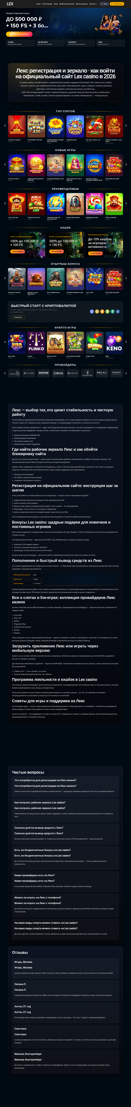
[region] (65, 130)
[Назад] (5, 126)
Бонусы (93, 4)
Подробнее (18, 317)
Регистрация (47, 4)
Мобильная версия (67, 4)
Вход (56, 4)
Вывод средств (82, 4)
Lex (10, 4)
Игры (39, 4)
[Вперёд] (126, 126)
